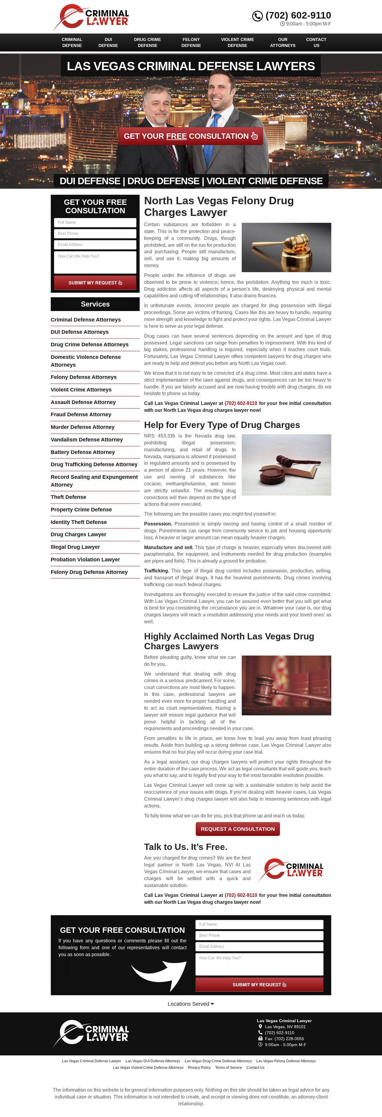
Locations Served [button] (189, 1004)
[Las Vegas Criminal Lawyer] (94, 1032)
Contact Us (316, 42)
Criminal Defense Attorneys (86, 320)
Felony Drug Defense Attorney (89, 572)
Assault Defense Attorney (83, 402)
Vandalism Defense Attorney (87, 440)
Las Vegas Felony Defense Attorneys (286, 1061)
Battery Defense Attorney (83, 452)
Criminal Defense (72, 42)
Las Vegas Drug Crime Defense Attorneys (218, 1061)
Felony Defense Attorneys (84, 377)
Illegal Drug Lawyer (75, 547)
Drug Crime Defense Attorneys (90, 345)
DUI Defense (108, 42)
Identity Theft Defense (79, 522)
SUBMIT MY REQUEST (93, 282)
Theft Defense (68, 497)
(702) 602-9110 (297, 15)
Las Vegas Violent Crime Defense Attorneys (148, 1068)
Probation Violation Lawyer (85, 560)
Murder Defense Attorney (83, 427)
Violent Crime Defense (237, 42)
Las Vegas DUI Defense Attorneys (153, 1061)
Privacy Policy (199, 1068)
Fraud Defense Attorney (81, 414)
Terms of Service (228, 1068)
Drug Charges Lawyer (78, 534)
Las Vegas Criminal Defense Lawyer (91, 1061)
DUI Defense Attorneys (80, 332)
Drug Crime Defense (147, 42)
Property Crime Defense (81, 510)
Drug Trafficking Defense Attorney (94, 464)
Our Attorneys (282, 42)
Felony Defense (191, 42)
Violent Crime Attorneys (81, 390)
